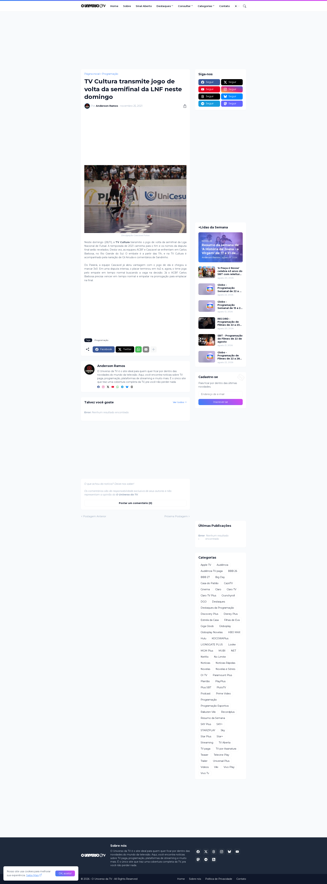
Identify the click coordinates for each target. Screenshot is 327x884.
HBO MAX (234, 632)
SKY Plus (206, 724)
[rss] (214, 859)
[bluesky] (127, 387)
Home (114, 6)
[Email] (146, 349)
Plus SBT (206, 687)
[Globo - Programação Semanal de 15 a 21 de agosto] (206, 306)
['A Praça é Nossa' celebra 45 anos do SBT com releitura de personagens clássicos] (206, 272)
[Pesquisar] (243, 6)
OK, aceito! (65, 873)
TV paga (205, 748)
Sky (223, 730)
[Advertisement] (163, 40)
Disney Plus (231, 613)
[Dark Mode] (237, 6)
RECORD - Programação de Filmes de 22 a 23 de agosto (228, 322)
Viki (216, 767)
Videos (205, 767)
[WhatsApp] (138, 349)
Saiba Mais (32, 875)
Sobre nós (195, 878)
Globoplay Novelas (212, 632)
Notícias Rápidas (225, 662)
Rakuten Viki (208, 711)
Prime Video (223, 693)
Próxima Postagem (176, 516)
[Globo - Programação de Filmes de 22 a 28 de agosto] (206, 357)
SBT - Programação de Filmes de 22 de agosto (230, 338)
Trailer (204, 760)
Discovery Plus (209, 613)
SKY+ (219, 724)
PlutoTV (221, 687)
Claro (218, 589)
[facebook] (98, 387)
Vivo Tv (205, 773)
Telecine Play (221, 754)
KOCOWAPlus (220, 638)
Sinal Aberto (144, 6)
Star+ (220, 736)
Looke (232, 644)
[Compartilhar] (183, 106)
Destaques (164, 6)
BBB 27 (205, 577)
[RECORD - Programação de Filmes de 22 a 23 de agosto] (206, 323)
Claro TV (231, 589)
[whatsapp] (117, 387)
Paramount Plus (222, 675)
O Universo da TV (102, 878)
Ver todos (178, 402)
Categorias (205, 6)
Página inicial (92, 74)
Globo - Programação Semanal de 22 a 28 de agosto (230, 288)
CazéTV (228, 583)
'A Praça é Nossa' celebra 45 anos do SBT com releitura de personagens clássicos (229, 271)
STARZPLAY (208, 730)
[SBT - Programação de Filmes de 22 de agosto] (206, 340)
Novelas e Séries (225, 669)
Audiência (222, 564)
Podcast (206, 693)
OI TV (204, 675)
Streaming (207, 742)
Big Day (220, 577)
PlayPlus (220, 681)
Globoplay (225, 626)
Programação (110, 74)
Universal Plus (221, 760)
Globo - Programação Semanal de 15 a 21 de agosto (229, 305)
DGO (204, 601)
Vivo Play (229, 767)
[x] (206, 852)
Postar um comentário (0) (135, 503)
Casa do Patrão (210, 583)
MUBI (222, 650)
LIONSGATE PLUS (212, 644)
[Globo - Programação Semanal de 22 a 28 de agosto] (206, 289)
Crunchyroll (228, 595)
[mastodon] (198, 859)
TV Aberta (224, 742)
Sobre (127, 6)
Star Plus (206, 736)
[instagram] (103, 387)
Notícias (205, 662)
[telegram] (122, 387)
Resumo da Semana (213, 718)
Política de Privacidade (218, 878)
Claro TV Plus (208, 595)
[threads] (132, 387)
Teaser (204, 754)
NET (233, 650)
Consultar (184, 6)
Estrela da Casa (210, 620)
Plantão (205, 681)
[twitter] (108, 387)
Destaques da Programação (217, 607)
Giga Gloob (207, 626)
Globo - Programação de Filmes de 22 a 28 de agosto (228, 355)
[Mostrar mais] (153, 349)
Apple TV (206, 564)
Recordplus (228, 711)
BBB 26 (232, 571)
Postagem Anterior (94, 516)
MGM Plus (207, 650)
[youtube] (113, 387)
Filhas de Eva (232, 620)
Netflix (204, 656)
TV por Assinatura (226, 748)
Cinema (205, 589)
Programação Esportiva (215, 705)
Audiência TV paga (212, 571)
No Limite (220, 656)
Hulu (203, 638)
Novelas (205, 669)
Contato (224, 6)
